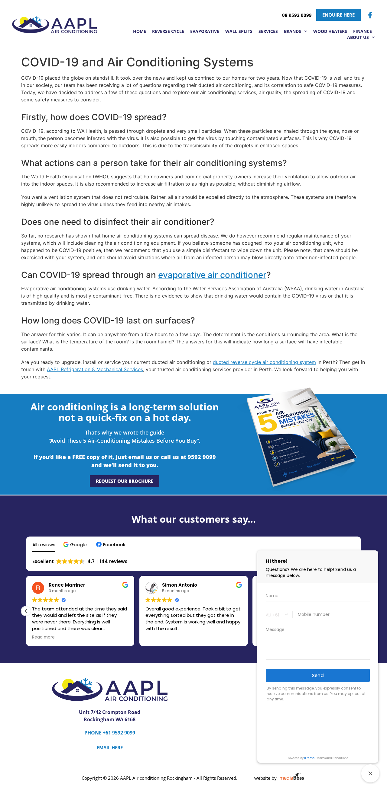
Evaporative (204, 31)
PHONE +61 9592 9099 (109, 732)
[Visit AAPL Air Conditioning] (54, 24)
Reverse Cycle (168, 31)
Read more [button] (43, 637)
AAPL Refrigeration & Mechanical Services (95, 369)
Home (139, 31)
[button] (75, 544)
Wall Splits (238, 31)
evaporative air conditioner (212, 275)
